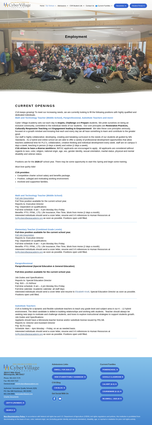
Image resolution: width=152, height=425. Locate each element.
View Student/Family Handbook (68, 377)
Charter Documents (11, 397)
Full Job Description (24, 198)
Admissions (62, 6)
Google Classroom (111, 377)
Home (42, 6)
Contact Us (90, 6)
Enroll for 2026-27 (63, 370)
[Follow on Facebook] (54, 398)
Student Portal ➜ (138, 6)
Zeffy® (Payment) (14, 403)
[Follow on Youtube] (60, 398)
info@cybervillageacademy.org (26, 384)
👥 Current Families (102, 6)
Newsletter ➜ (121, 6)
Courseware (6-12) (110, 391)
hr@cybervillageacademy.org (29, 218)
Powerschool (109, 370)
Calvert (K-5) (108, 384)
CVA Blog (58, 388)
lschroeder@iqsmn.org (24, 394)
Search (9, 410)
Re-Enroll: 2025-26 (111, 399)
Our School (50, 6)
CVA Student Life (76, 6)
